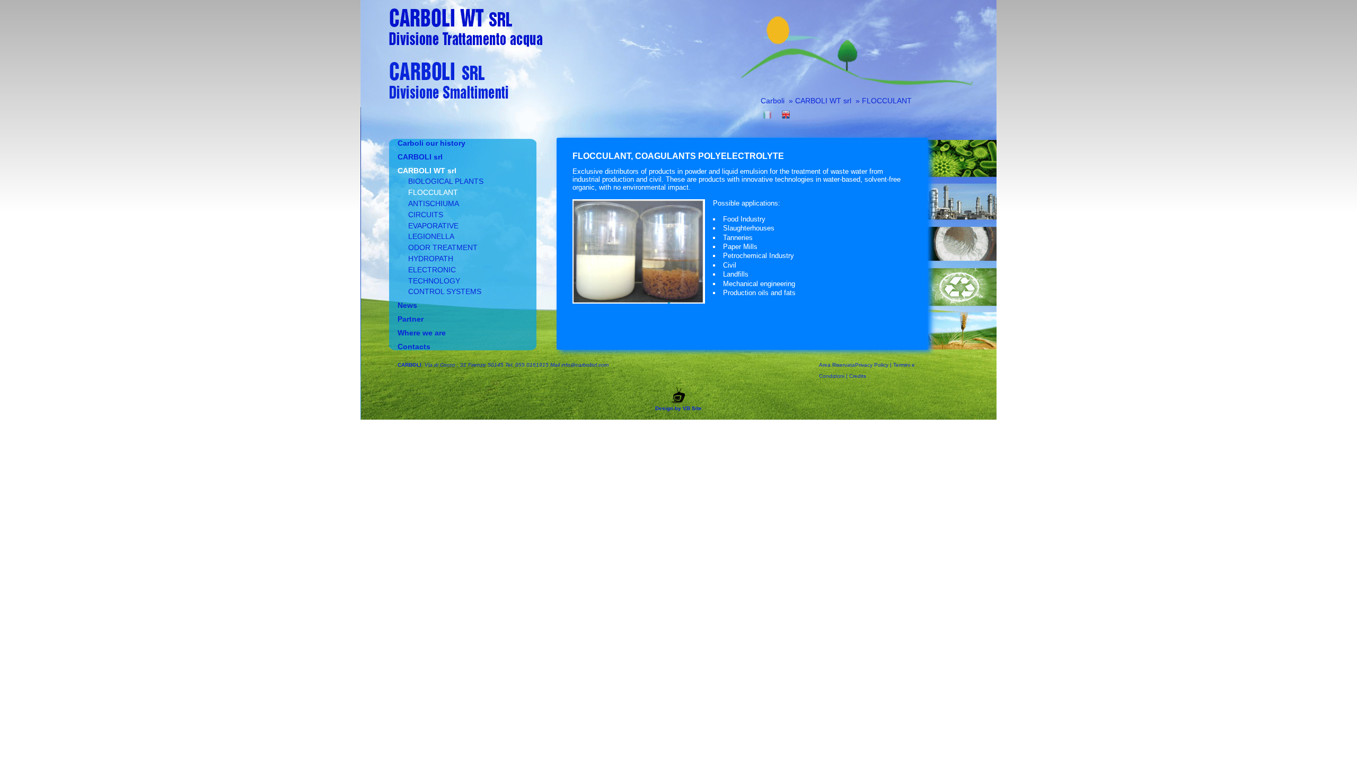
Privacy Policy (871, 365)
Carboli (773, 100)
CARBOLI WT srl (824, 100)
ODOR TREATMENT (443, 247)
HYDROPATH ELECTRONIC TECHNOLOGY (434, 269)
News (407, 305)
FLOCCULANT (887, 100)
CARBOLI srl (420, 157)
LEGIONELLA (431, 236)
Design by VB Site (678, 408)
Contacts (414, 346)
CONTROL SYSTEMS (444, 291)
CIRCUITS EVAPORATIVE (433, 220)
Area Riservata (837, 365)
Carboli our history (431, 143)
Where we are (422, 333)
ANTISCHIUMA (433, 203)
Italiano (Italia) (767, 115)
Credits (857, 376)
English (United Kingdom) (786, 115)
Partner (411, 319)
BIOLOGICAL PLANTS (445, 181)
